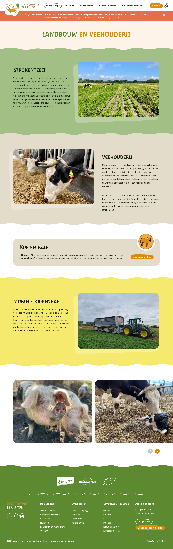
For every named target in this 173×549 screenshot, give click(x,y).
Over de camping (80, 510)
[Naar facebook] (9, 515)
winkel (42, 312)
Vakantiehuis (78, 522)
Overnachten (86, 5)
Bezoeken (70, 5)
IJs (104, 518)
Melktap (107, 522)
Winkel (106, 510)
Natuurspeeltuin (111, 526)
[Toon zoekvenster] (166, 5)
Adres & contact (144, 503)
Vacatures (45, 518)
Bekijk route (144, 521)
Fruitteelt (44, 522)
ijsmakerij (106, 186)
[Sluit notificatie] (163, 15)
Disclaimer (37, 541)
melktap (140, 182)
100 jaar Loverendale (132, 5)
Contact (156, 5)
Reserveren (77, 518)
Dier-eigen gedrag (142, 257)
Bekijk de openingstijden (150, 527)
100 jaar (44, 530)
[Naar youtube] (21, 515)
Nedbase (162, 541)
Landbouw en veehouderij (52, 526)
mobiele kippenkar (29, 309)
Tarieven (76, 514)
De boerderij (51, 5)
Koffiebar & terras (111, 530)
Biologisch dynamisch (50, 514)
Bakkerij (107, 514)
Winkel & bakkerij (107, 5)
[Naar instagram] (15, 515)
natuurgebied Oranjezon (121, 172)
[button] (150, 451)
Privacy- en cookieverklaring (54, 541)
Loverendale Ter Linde (116, 503)
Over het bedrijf (47, 510)
